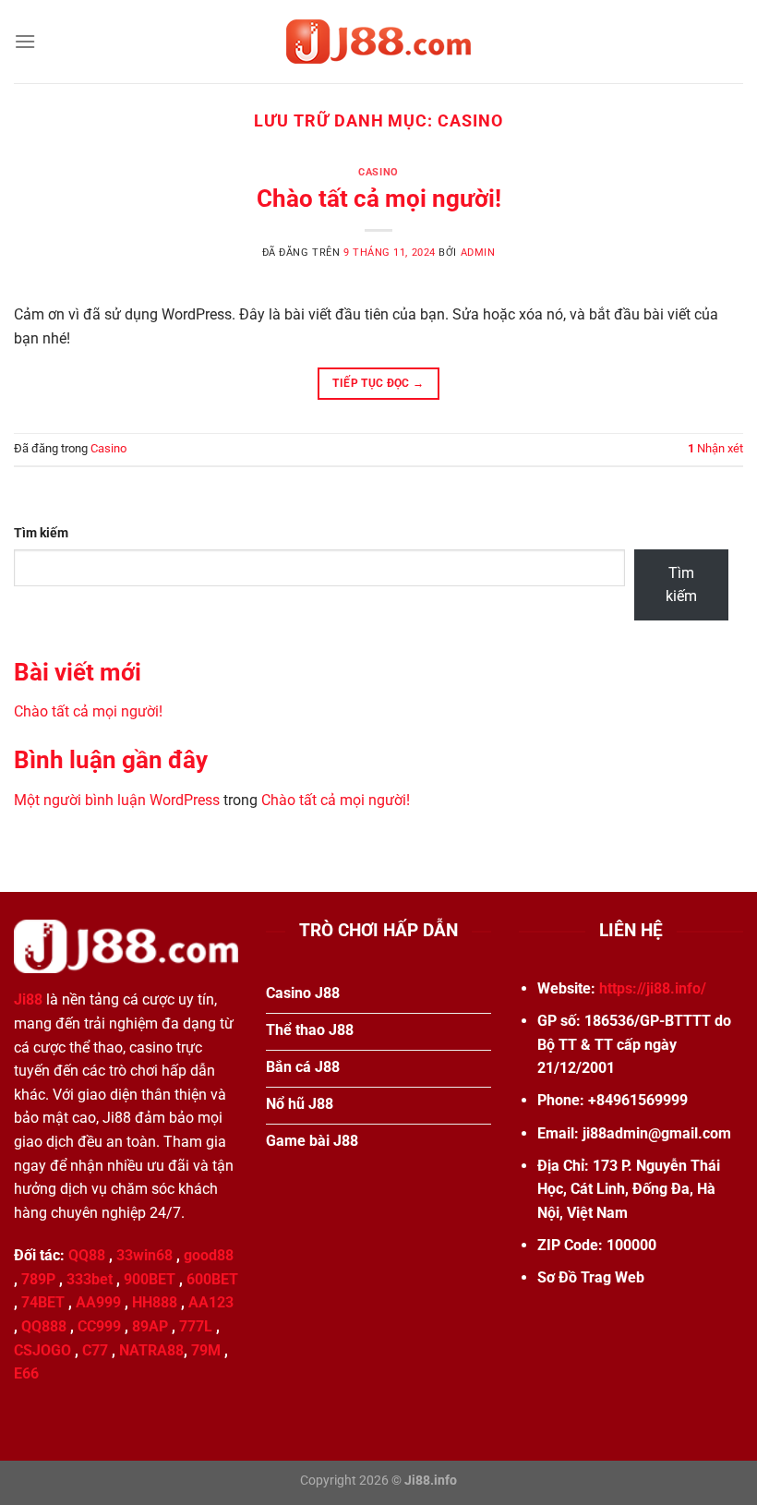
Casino (378, 172)
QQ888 (43, 1326)
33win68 (144, 1255)
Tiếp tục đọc (378, 383)
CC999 (99, 1326)
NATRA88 (151, 1350)
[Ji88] (378, 41)
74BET (43, 1302)
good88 (209, 1255)
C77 (95, 1350)
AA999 (98, 1302)
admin (478, 253)
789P (38, 1279)
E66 (26, 1373)
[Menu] (25, 41)
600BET (212, 1279)
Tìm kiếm (41, 533)
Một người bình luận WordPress (117, 800)
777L (195, 1326)
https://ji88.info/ (652, 988)
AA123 (211, 1302)
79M (206, 1350)
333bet (89, 1279)
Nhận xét (715, 448)
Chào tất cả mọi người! (379, 198)
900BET (149, 1279)
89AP (150, 1326)
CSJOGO (42, 1350)
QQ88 (86, 1255)
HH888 (154, 1302)
